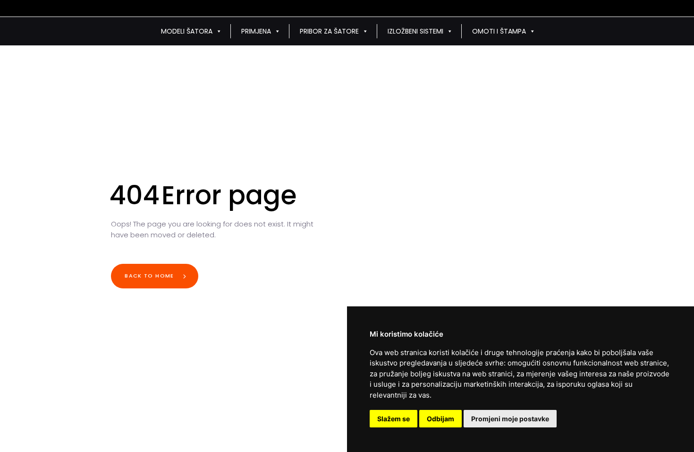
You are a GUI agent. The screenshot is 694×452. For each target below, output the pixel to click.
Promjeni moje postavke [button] (510, 419)
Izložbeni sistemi (415, 31)
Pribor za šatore (329, 31)
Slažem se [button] (393, 419)
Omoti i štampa (499, 31)
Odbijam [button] (440, 419)
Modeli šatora (186, 31)
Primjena (256, 31)
